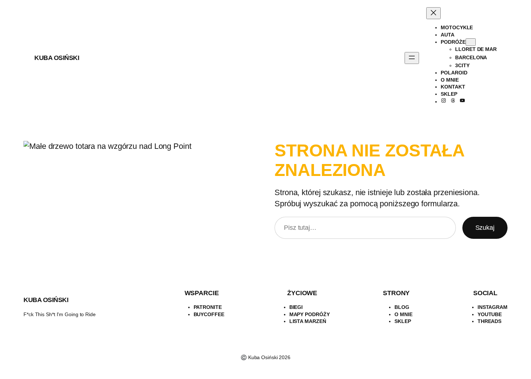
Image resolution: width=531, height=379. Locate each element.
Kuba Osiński (56, 57)
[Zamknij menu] (433, 13)
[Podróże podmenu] (471, 42)
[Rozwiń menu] (412, 58)
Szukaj (485, 227)
